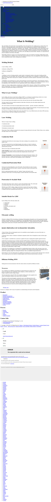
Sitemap (21, 325)
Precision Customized (9, 20)
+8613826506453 (6, 323)
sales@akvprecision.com (8, 2)
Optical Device (8, 15)
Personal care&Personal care (11, 14)
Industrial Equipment (9, 19)
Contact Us (5, 33)
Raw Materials (6, 31)
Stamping (7, 25)
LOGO (6, 22)
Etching (7, 24)
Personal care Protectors (10, 13)
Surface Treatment (9, 30)
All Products (38, 326)
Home (4, 9)
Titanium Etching (18, 326)
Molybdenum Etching (27, 325)
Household (7, 12)
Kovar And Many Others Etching (29, 326)
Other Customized (9, 21)
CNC (6, 28)
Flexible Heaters (36, 325)
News (4, 32)
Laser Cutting (8, 27)
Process (4, 23)
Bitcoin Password (11, 326)
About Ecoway (6, 10)
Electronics (7, 18)
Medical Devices (8, 16)
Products (4, 11)
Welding (7, 29)
